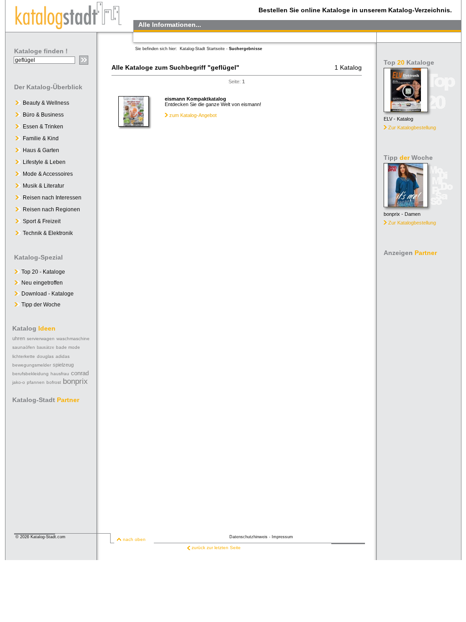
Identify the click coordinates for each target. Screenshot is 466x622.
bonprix (75, 381)
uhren (18, 338)
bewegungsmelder (31, 364)
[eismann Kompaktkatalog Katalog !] (133, 124)
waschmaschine (73, 338)
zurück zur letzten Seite (216, 547)
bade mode (68, 347)
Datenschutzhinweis (248, 537)
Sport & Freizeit (42, 221)
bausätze (45, 347)
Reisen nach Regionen (51, 209)
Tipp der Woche (40, 304)
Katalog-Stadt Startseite (202, 48)
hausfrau (60, 373)
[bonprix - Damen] (406, 205)
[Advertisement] (419, 396)
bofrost (53, 382)
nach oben (134, 539)
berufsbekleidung (30, 373)
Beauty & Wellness (46, 103)
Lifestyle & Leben (44, 162)
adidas (63, 356)
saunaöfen (23, 347)
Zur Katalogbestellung (412, 127)
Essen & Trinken (43, 126)
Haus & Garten (41, 150)
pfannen (36, 382)
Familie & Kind (41, 138)
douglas (45, 356)
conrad (80, 373)
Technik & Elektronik (48, 233)
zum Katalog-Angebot (193, 115)
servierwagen (41, 338)
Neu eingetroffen (41, 283)
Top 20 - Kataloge (42, 272)
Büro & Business (43, 115)
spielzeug (63, 364)
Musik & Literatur (43, 186)
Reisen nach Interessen (52, 197)
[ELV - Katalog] (406, 109)
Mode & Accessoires (48, 174)
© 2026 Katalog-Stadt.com (40, 537)
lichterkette (23, 356)
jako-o (18, 382)
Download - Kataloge (47, 294)
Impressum (282, 537)
